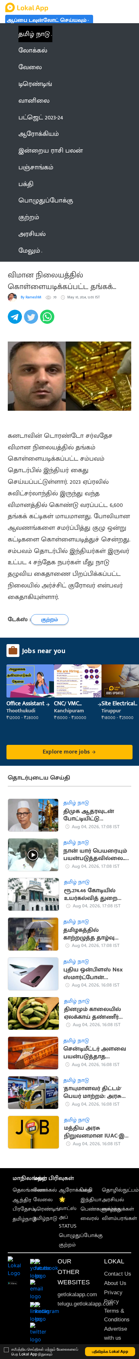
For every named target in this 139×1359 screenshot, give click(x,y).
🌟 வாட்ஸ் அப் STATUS (68, 1213)
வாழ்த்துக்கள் (118, 1209)
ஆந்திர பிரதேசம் (24, 1204)
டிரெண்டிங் (46, 1209)
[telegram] (16, 320)
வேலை (43, 1199)
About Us (115, 1283)
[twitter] (32, 320)
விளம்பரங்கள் (119, 1218)
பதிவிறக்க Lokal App (110, 1351)
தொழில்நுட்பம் (120, 1190)
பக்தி (86, 1190)
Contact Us (117, 1274)
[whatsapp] (48, 320)
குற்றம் (67, 1244)
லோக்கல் (45, 1190)
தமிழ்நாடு (25, 1218)
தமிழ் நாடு (34, 34)
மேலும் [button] (29, 250)
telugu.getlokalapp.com (85, 1304)
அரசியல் (113, 1199)
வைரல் (89, 1218)
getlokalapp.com (77, 1294)
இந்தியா (91, 1199)
